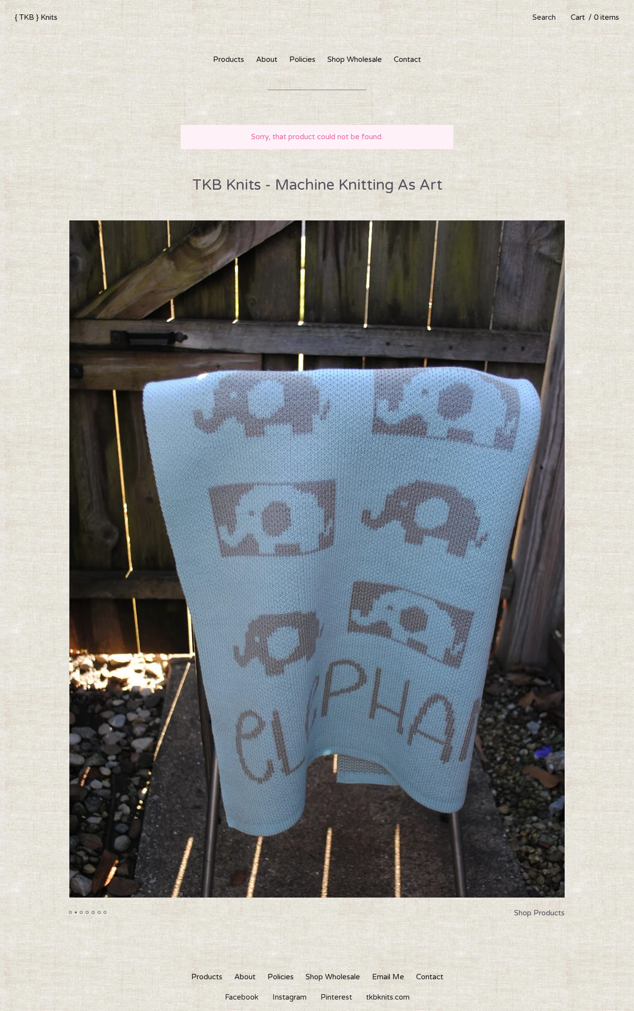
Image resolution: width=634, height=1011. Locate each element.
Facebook (242, 997)
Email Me (388, 976)
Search (544, 17)
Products (228, 59)
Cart (595, 17)
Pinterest (336, 997)
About (266, 59)
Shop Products (539, 913)
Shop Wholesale (354, 59)
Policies (302, 59)
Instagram (289, 997)
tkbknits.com (388, 997)
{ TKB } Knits (36, 17)
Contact (407, 59)
